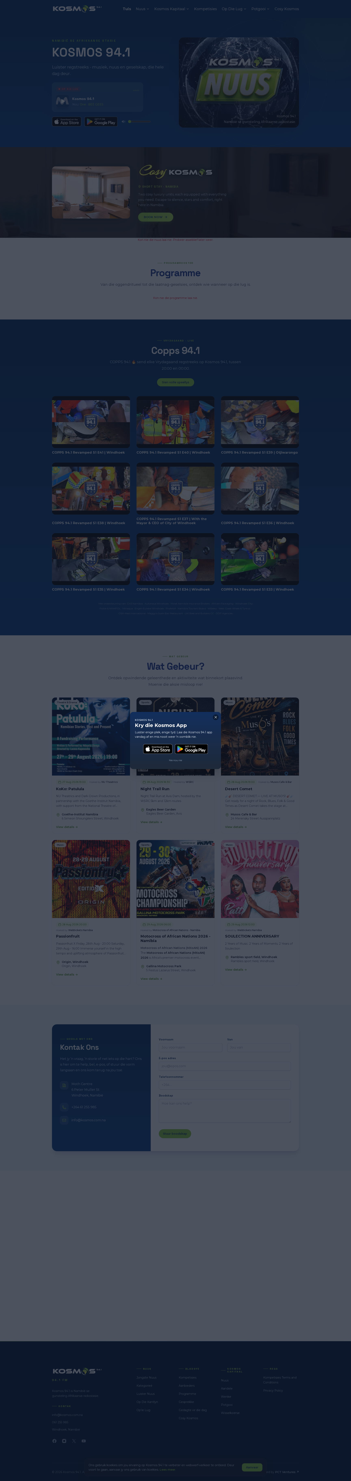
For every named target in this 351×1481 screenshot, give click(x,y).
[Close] (216, 717)
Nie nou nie (175, 760)
